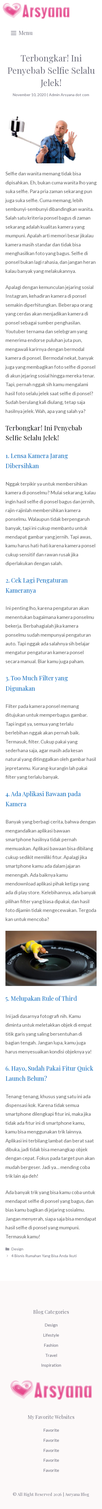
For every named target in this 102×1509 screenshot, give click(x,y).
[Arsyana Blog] (36, 11)
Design (17, 1249)
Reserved (43, 1494)
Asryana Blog (77, 1494)
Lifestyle (51, 1334)
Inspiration (51, 1365)
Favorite (51, 1430)
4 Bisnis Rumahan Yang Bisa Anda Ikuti (44, 1255)
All (20, 1494)
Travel (51, 1355)
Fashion (51, 1345)
